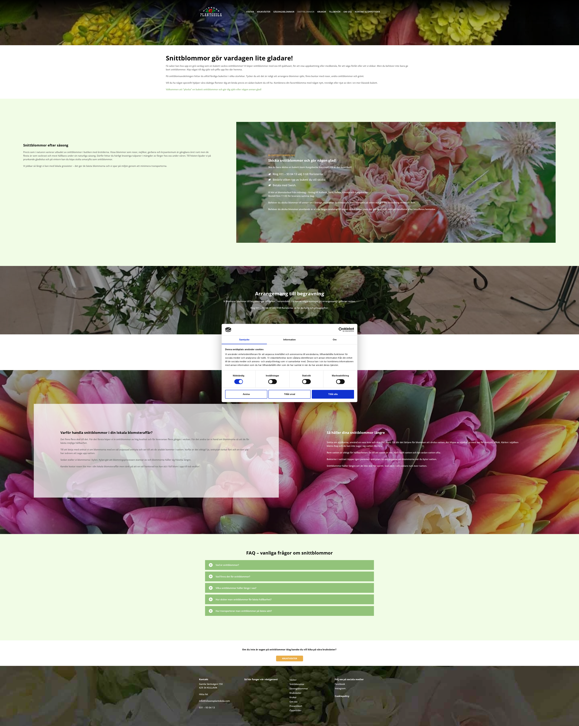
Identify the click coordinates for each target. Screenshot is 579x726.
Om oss (347, 11)
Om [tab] (335, 339)
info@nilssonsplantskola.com (214, 700)
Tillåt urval (289, 394)
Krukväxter (263, 11)
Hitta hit (203, 694)
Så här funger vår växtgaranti (261, 679)
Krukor (321, 11)
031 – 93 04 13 (263, 307)
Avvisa (246, 394)
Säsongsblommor (283, 11)
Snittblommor (305, 11)
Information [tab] (289, 339)
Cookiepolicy (342, 696)
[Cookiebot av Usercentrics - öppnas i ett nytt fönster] (341, 329)
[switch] (272, 381)
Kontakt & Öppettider (367, 11)
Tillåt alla (333, 394)
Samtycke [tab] (244, 339)
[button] (289, 565)
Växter (250, 11)
